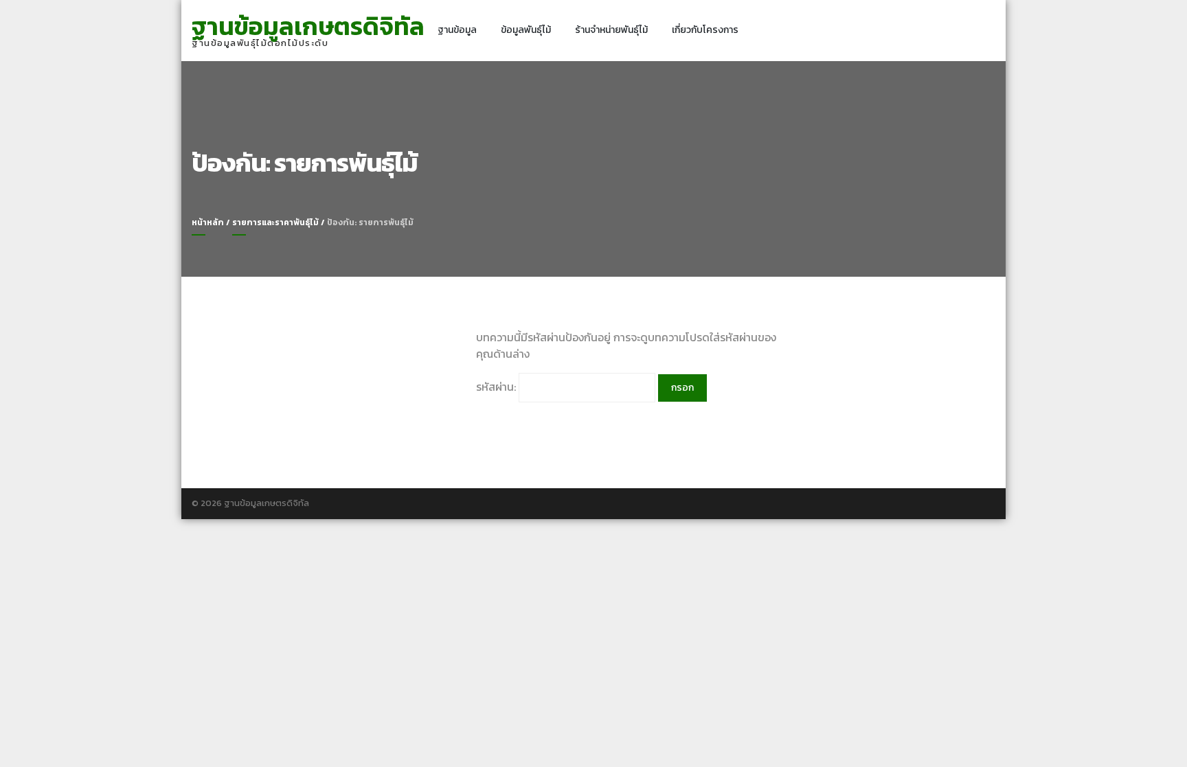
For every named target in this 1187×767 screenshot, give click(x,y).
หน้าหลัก (208, 222)
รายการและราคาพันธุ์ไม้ (275, 222)
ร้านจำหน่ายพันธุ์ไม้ (611, 30)
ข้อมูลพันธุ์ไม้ (526, 30)
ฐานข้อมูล (457, 30)
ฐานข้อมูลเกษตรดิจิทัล (308, 26)
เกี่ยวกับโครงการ (705, 30)
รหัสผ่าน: (497, 386)
